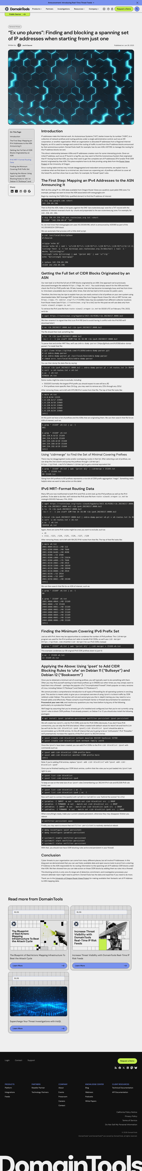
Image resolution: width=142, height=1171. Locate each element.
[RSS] (115, 1067)
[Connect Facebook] (119, 1067)
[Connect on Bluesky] (135, 1067)
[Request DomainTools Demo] (124, 9)
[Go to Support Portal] (108, 9)
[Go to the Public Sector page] (17, 14)
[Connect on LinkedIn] (127, 1067)
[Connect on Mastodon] (131, 1067)
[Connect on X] (123, 1067)
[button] (137, 2)
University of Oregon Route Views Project (72, 878)
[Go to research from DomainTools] (112, 9)
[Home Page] (17, 9)
